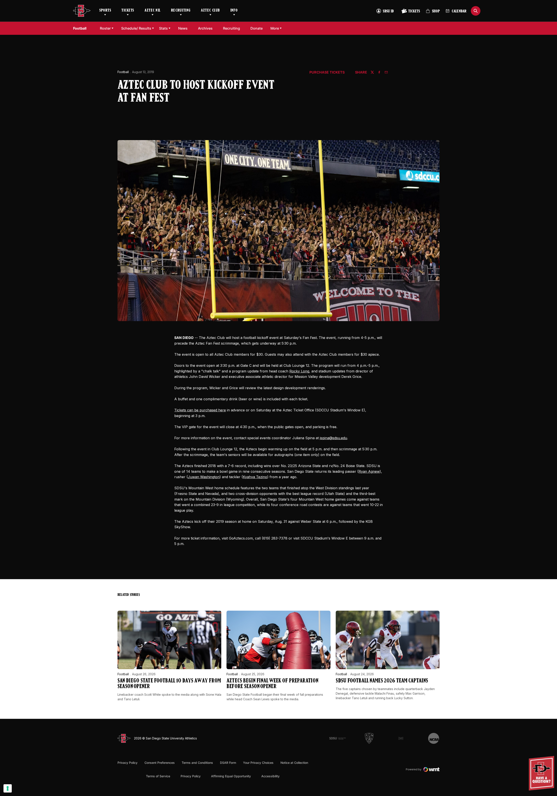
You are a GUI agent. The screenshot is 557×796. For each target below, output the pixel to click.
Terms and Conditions (197, 762)
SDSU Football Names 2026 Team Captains (382, 681)
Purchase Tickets (327, 72)
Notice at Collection (294, 762)
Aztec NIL (152, 11)
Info (234, 11)
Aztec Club (210, 11)
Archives (205, 28)
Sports (105, 11)
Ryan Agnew (369, 471)
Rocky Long (299, 371)
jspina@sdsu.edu (333, 438)
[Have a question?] (542, 773)
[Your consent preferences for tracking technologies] (7, 788)
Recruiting (180, 11)
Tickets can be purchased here (200, 410)
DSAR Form (228, 762)
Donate (257, 28)
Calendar (459, 11)
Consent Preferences (159, 762)
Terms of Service (158, 776)
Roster (105, 28)
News (183, 28)
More (274, 28)
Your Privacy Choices (258, 762)
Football (123, 72)
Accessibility (270, 776)
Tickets (127, 11)
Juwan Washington (204, 477)
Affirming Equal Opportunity (231, 776)
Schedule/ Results (136, 28)
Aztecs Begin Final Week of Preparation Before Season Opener (272, 684)
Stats (163, 28)
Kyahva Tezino (255, 477)
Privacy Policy (127, 762)
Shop (433, 13)
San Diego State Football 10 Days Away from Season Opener (169, 684)
